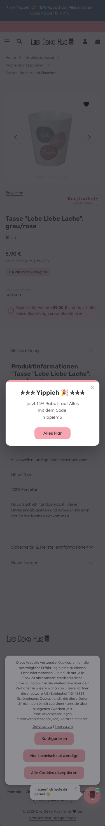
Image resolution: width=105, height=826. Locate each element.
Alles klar (52, 433)
